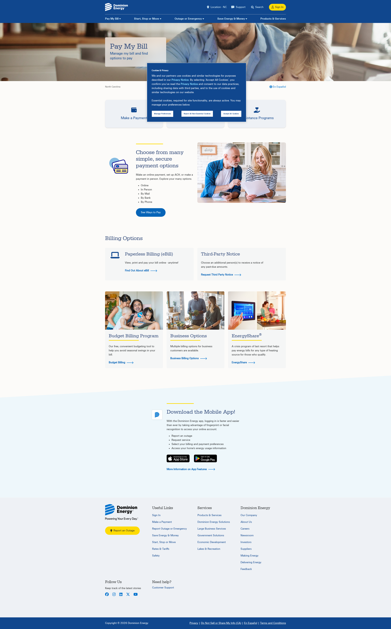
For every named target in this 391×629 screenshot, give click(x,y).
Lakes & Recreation (208, 549)
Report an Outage (124, 530)
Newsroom (247, 535)
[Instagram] (114, 594)
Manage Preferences (162, 114)
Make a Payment (162, 522)
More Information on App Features (187, 469)
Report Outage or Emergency (169, 528)
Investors (246, 542)
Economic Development (211, 542)
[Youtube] (135, 594)
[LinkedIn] (120, 594)
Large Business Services (211, 528)
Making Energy (249, 555)
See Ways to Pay (151, 212)
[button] (134, 114)
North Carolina (112, 86)
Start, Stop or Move (146, 18)
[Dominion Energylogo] (116, 7)
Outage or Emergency (188, 18)
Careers (245, 528)
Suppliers (246, 549)
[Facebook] (107, 594)
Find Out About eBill (137, 270)
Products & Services (273, 18)
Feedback (246, 569)
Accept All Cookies (231, 114)
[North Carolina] (121, 512)
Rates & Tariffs (160, 549)
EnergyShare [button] (240, 362)
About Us (246, 522)
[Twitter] (128, 594)
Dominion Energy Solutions (213, 522)
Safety (156, 555)
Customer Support (163, 587)
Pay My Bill (112, 18)
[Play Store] (205, 458)
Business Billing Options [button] (184, 358)
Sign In (156, 515)
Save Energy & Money (231, 18)
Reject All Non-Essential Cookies (197, 114)
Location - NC (219, 7)
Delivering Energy (251, 562)
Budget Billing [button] (117, 362)
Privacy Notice (180, 80)
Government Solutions (210, 535)
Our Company (249, 515)
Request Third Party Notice (217, 274)
